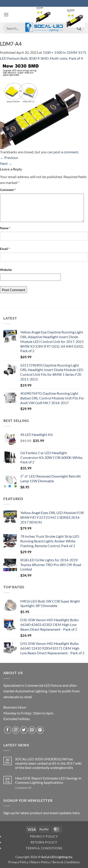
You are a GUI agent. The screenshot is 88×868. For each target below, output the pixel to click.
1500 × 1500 (52, 52)
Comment (8, 190)
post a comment (65, 152)
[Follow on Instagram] (15, 730)
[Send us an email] (32, 730)
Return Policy (44, 842)
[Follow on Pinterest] (40, 730)
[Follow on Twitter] (24, 730)
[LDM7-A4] (44, 104)
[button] (6, 14)
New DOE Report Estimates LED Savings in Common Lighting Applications (48, 780)
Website (6, 270)
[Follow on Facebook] (7, 730)
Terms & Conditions (44, 848)
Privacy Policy (44, 836)
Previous (9, 157)
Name (5, 228)
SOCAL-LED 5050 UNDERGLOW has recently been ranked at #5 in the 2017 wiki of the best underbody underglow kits (48, 763)
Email (5, 249)
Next (6, 163)
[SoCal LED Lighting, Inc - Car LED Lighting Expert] (44, 19)
